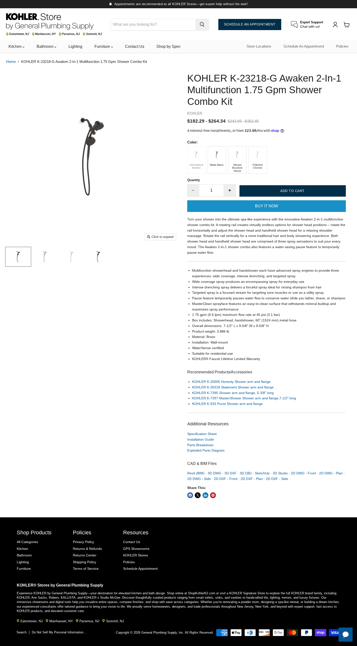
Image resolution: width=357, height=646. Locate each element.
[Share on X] (198, 495)
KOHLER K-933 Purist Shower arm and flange (227, 404)
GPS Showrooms (136, 549)
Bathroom (45, 46)
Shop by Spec (168, 46)
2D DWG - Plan (331, 473)
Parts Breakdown (200, 445)
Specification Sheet (202, 434)
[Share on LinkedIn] (205, 495)
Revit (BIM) (195, 473)
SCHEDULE (250, 24)
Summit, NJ (94, 34)
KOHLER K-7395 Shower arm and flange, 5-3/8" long (233, 393)
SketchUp (262, 473)
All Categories (27, 542)
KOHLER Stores (135, 555)
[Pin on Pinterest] (213, 495)
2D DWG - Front (303, 473)
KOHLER (194, 113)
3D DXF (230, 473)
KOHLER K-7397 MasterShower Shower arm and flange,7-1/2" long (244, 398)
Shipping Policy (84, 562)
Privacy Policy (83, 542)
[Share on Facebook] (190, 495)
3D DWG (214, 473)
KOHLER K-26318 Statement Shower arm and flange (233, 387)
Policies (342, 46)
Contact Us (134, 46)
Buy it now (266, 206)
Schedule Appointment (140, 568)
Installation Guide (200, 439)
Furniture (102, 46)
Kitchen (15, 46)
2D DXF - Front (226, 479)
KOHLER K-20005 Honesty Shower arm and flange (231, 382)
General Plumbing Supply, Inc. (162, 632)
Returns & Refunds (87, 549)
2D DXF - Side (277, 479)
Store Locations (258, 46)
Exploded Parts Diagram (206, 450)
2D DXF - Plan (252, 479)
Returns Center (84, 555)
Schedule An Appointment (303, 46)
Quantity (193, 180)
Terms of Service (86, 568)
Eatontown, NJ (19, 34)
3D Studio (280, 473)
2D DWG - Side (199, 479)
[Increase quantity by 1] (230, 190)
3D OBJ (246, 473)
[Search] (202, 24)
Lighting (75, 46)
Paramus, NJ (71, 34)
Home (11, 61)
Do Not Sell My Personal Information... (59, 632)
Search (21, 632)
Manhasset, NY (45, 34)
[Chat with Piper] (346, 635)
